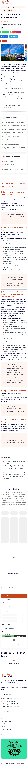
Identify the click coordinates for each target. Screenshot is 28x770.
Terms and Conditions (6, 729)
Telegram (14, 36)
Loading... (4, 615)
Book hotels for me (8, 631)
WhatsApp (5, 32)
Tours (6, 587)
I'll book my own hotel (9, 628)
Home (2, 587)
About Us (3, 724)
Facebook (5, 36)
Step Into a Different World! (18, 7)
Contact (3, 726)
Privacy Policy (4, 732)
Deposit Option (6, 634)
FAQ (2, 718)
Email (4, 41)
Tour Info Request (13, 645)
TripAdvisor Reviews (6, 721)
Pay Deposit (8, 636)
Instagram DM (16, 32)
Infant (7, 606)
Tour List (3, 735)
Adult (6, 599)
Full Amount (20, 636)
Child (6, 602)
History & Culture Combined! (8, 10)
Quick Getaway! (5, 7)
